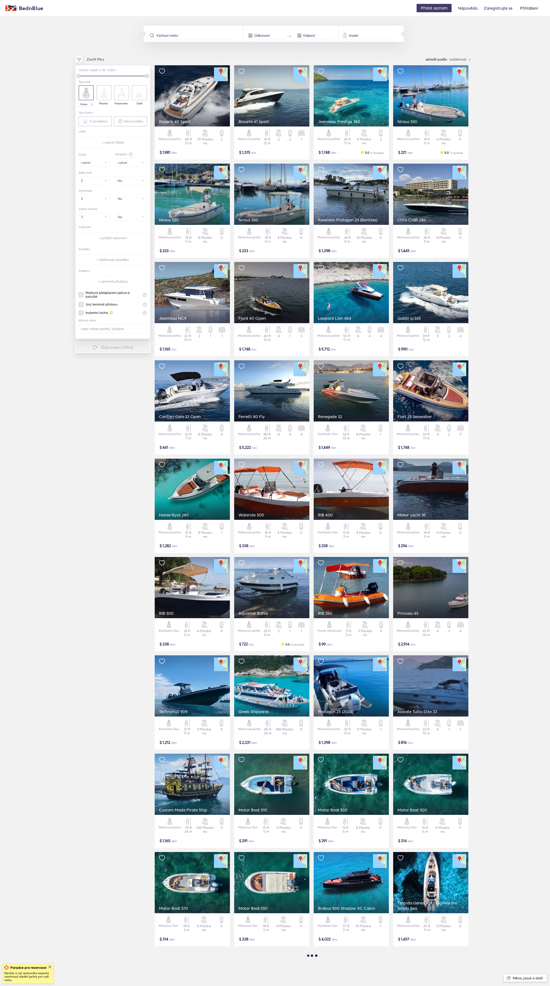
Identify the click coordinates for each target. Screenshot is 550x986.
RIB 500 (166, 613)
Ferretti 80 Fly (251, 416)
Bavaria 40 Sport (175, 121)
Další (139, 103)
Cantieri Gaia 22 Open (180, 416)
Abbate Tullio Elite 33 (417, 711)
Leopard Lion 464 (334, 318)
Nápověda (467, 8)
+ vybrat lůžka (113, 142)
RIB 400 (325, 514)
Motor (83, 104)
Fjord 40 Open (252, 318)
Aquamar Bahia (253, 613)
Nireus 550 (407, 121)
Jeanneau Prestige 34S (339, 121)
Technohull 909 (173, 711)
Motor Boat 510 (252, 810)
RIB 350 (325, 613)
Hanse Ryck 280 (174, 514)
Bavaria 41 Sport (253, 121)
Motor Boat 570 (173, 908)
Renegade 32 (330, 416)
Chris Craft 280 (411, 219)
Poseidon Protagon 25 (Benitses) (347, 219)
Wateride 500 (251, 514)
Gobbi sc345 (409, 318)
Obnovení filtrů (117, 347)
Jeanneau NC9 (172, 318)
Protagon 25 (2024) (335, 711)
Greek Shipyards (253, 711)
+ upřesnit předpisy (113, 281)
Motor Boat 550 (253, 908)
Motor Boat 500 (333, 810)
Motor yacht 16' (411, 514)
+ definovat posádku (113, 259)
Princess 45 (407, 613)
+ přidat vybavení (113, 238)
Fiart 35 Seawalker (414, 416)
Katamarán (121, 103)
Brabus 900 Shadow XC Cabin (346, 908)
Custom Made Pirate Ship (183, 810)
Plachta (103, 103)
